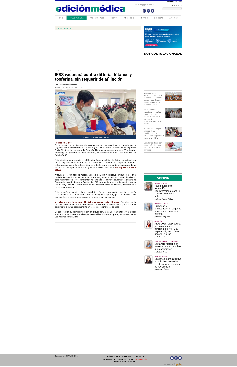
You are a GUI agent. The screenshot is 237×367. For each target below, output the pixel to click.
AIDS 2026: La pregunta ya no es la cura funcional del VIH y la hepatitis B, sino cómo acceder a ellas (168, 228)
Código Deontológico (125, 362)
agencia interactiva (169, 364)
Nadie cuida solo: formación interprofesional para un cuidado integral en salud (167, 191)
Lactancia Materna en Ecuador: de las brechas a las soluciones (168, 246)
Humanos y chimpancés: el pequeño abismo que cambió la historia (168, 210)
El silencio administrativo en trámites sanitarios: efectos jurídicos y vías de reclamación (168, 263)
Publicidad (127, 356)
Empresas (158, 18)
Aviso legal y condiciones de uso (118, 359)
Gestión (114, 18)
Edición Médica (90, 8)
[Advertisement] (163, 73)
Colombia (178, 2)
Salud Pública (76, 18)
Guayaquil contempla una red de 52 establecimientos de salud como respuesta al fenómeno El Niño (154, 133)
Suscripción (141, 359)
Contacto (139, 356)
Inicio (60, 18)
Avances (173, 18)
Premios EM (129, 18)
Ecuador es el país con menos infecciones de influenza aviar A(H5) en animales (153, 146)
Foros (144, 18)
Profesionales (97, 18)
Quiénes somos (113, 356)
